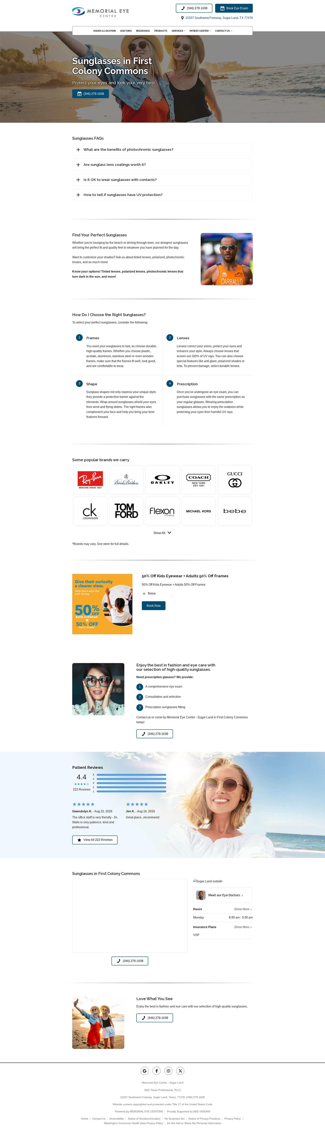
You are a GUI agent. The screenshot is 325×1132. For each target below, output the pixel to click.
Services (177, 31)
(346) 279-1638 (195, 1097)
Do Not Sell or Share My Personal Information (194, 1123)
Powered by (139, 1111)
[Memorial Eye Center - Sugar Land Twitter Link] (180, 1071)
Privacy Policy (232, 1118)
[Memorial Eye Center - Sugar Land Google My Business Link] (145, 1071)
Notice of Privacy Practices (204, 1118)
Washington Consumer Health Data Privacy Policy (133, 1123)
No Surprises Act (175, 1118)
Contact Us (222, 31)
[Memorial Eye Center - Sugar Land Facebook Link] (157, 1071)
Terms (151, 593)
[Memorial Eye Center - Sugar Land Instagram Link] (168, 1071)
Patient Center (199, 31)
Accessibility (116, 1118)
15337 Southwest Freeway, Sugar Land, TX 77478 (219, 17)
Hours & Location (104, 31)
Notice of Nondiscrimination (144, 1118)
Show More (241, 909)
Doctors (126, 31)
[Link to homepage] (109, 12)
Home (84, 1118)
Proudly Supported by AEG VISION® (188, 1111)
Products (160, 31)
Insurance (143, 31)
